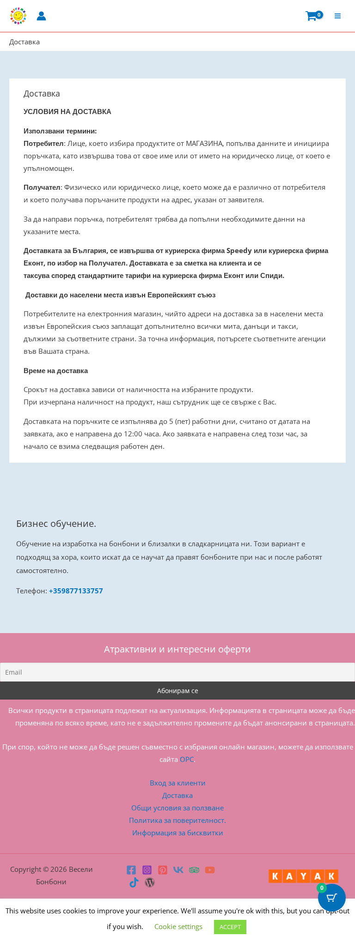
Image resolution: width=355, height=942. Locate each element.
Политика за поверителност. (177, 820)
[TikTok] (134, 882)
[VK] (178, 870)
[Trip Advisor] (194, 870)
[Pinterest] (163, 870)
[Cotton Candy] (150, 882)
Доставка (177, 795)
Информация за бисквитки (177, 832)
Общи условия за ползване (177, 807)
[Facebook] (131, 870)
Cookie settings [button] (178, 926)
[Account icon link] (41, 16)
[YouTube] (210, 870)
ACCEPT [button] (230, 927)
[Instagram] (147, 870)
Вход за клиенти (178, 782)
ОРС (187, 759)
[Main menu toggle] (338, 16)
